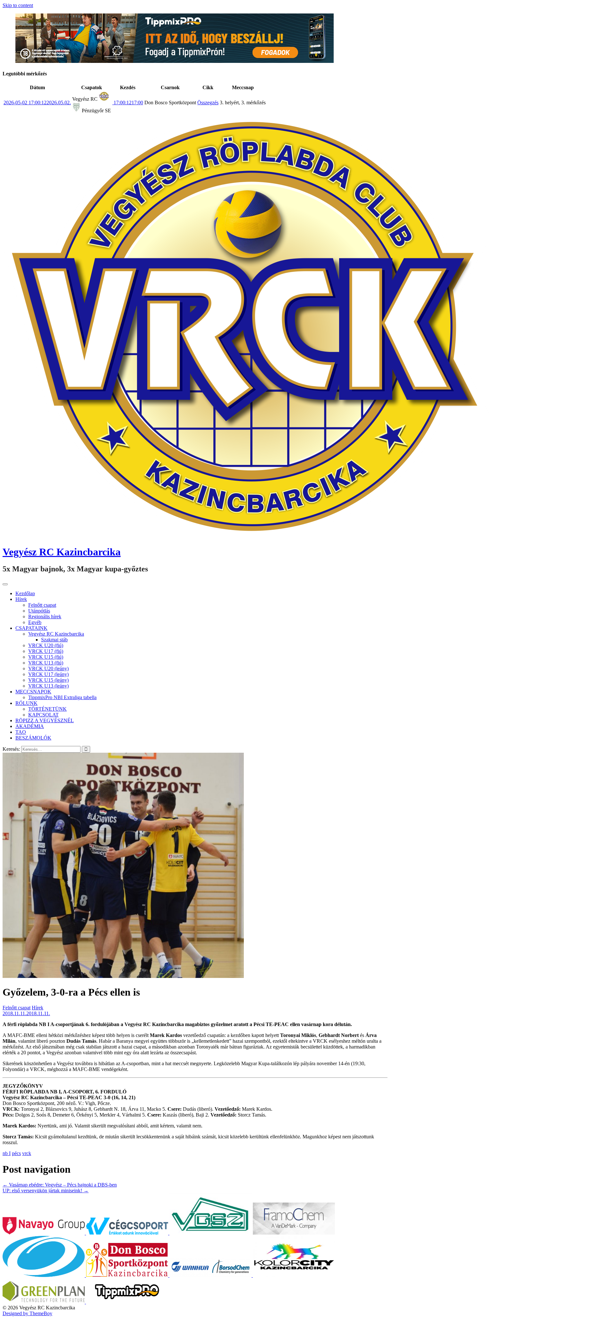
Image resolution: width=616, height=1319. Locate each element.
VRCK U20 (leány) (48, 668)
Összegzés (207, 102)
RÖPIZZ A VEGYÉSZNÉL (44, 720)
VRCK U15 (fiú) (45, 657)
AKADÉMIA (29, 726)
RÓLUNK (26, 703)
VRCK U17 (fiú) (45, 651)
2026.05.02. (37, 102)
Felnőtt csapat (42, 605)
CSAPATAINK (31, 628)
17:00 (127, 102)
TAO (20, 732)
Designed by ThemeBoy (27, 1313)
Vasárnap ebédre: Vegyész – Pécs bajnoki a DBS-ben (60, 1184)
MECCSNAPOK (33, 691)
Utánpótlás (39, 610)
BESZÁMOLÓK (33, 738)
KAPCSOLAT (43, 714)
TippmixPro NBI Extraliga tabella (62, 697)
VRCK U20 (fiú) (45, 645)
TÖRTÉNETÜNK (47, 709)
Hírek (21, 599)
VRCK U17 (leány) (48, 674)
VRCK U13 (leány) (48, 686)
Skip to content (18, 5)
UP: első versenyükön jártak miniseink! (46, 1190)
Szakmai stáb (54, 639)
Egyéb (34, 622)
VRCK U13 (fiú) (45, 662)
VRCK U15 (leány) (48, 680)
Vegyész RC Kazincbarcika (62, 552)
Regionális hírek (44, 616)
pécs (16, 1153)
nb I (7, 1153)
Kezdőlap (25, 593)
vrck (26, 1153)
